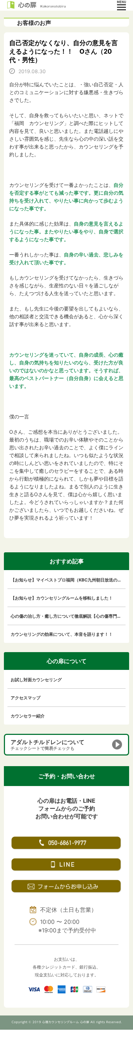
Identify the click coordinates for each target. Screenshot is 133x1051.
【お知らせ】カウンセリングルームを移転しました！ (62, 598)
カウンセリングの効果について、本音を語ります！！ (62, 634)
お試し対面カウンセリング (36, 679)
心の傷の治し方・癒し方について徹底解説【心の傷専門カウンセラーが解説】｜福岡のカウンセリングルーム (68, 616)
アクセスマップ (25, 697)
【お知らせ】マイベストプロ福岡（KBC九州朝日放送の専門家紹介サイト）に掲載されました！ (68, 580)
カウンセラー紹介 (28, 716)
